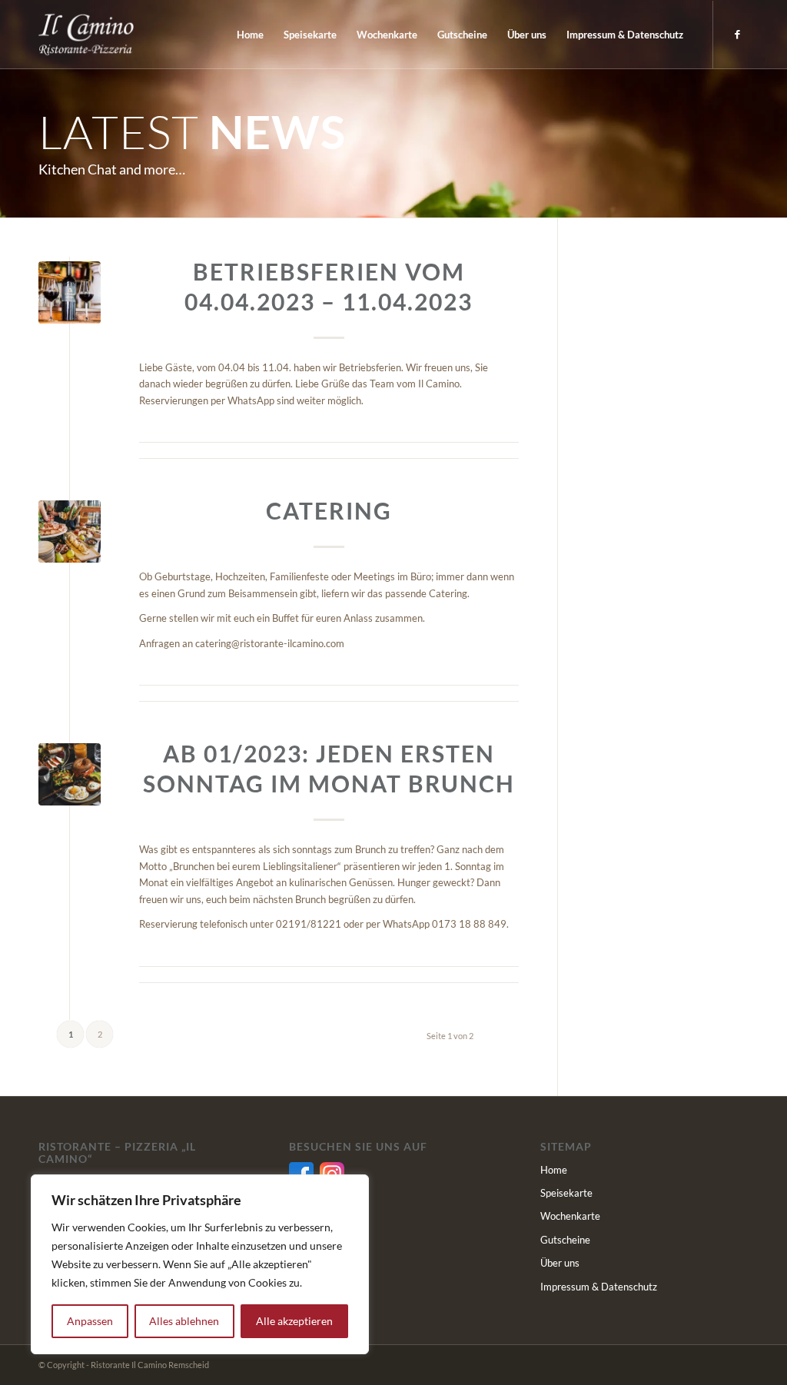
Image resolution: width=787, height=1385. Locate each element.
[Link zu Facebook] (737, 33)
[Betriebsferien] (69, 292)
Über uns (559, 1263)
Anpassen (90, 1320)
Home (553, 1170)
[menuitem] (250, 34)
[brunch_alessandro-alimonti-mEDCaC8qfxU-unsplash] (69, 774)
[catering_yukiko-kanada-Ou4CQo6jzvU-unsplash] (69, 531)
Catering (329, 510)
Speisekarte (566, 1193)
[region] (200, 1264)
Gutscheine (565, 1240)
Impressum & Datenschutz (598, 1286)
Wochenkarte (570, 1216)
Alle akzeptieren (294, 1320)
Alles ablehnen (184, 1320)
